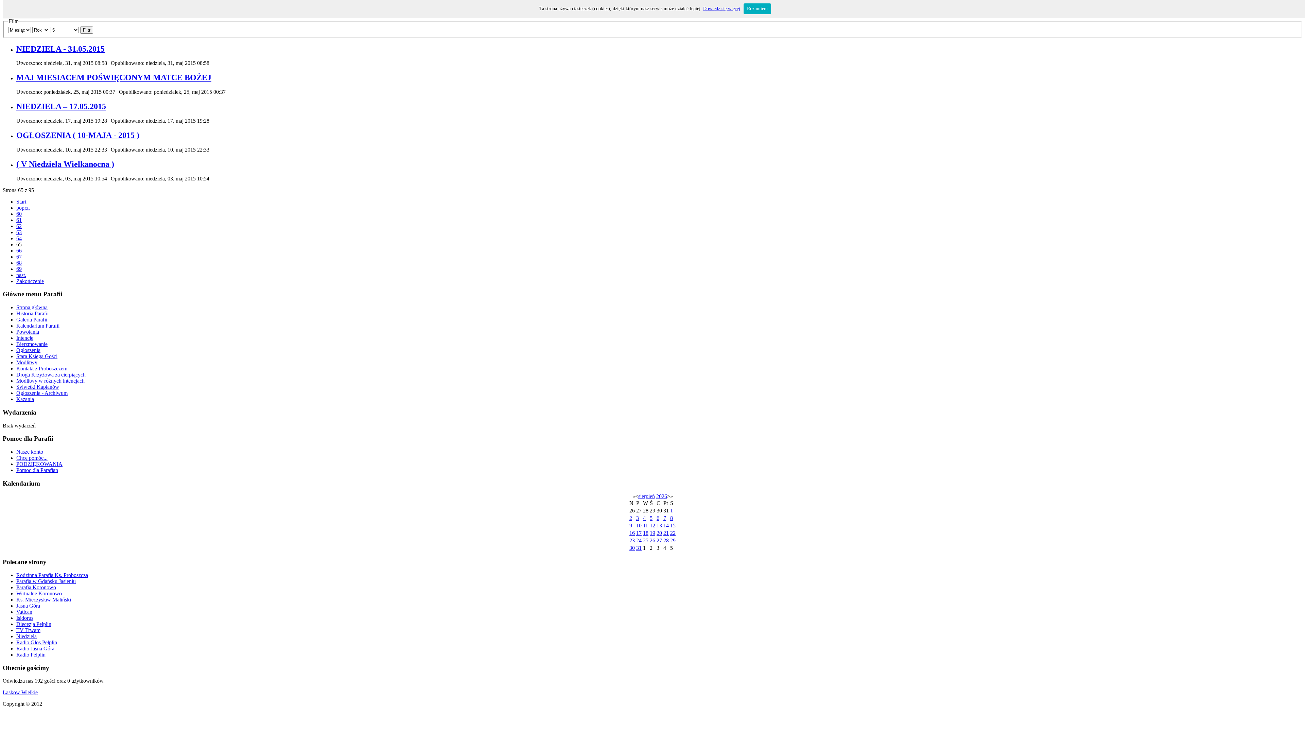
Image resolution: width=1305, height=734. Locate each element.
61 (19, 220)
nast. (21, 275)
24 (639, 540)
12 (652, 525)
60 (19, 214)
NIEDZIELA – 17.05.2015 (61, 106)
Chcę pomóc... (32, 458)
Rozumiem (757, 8)
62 (19, 226)
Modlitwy (26, 362)
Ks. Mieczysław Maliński (43, 599)
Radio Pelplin (31, 655)
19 (652, 533)
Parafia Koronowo (36, 587)
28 (666, 540)
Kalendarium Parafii (37, 326)
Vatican (24, 612)
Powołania (27, 332)
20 (659, 533)
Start (21, 202)
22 (673, 533)
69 (19, 269)
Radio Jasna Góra (35, 648)
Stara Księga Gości (36, 356)
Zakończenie (30, 281)
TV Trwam (28, 630)
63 (19, 232)
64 (19, 238)
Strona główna (32, 307)
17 (639, 533)
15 (673, 525)
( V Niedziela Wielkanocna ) (65, 164)
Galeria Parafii (31, 319)
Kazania (25, 399)
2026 (661, 496)
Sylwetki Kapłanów (37, 387)
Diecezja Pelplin (33, 624)
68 (19, 263)
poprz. (23, 208)
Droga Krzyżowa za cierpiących (51, 375)
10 (639, 525)
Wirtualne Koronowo (39, 593)
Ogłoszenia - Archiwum (42, 393)
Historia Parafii (32, 313)
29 (673, 540)
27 (659, 540)
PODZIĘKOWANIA (39, 464)
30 (632, 548)
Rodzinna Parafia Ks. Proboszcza (52, 575)
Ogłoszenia (28, 350)
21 (666, 533)
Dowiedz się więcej (721, 8)
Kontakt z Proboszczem (41, 368)
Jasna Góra (28, 606)
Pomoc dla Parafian (37, 470)
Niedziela (26, 636)
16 (632, 533)
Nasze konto (29, 452)
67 (19, 257)
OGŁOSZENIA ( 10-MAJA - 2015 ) (77, 135)
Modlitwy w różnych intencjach (50, 381)
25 (645, 540)
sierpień (646, 496)
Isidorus (24, 618)
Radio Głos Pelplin (36, 642)
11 (645, 525)
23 (632, 540)
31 (639, 548)
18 (645, 533)
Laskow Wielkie (20, 692)
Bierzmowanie (32, 344)
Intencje (24, 338)
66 (19, 251)
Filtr (86, 30)
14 (666, 525)
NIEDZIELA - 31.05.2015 (60, 49)
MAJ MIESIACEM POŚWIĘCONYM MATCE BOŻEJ (113, 77)
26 (652, 540)
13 (659, 525)
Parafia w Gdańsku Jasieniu (46, 581)
